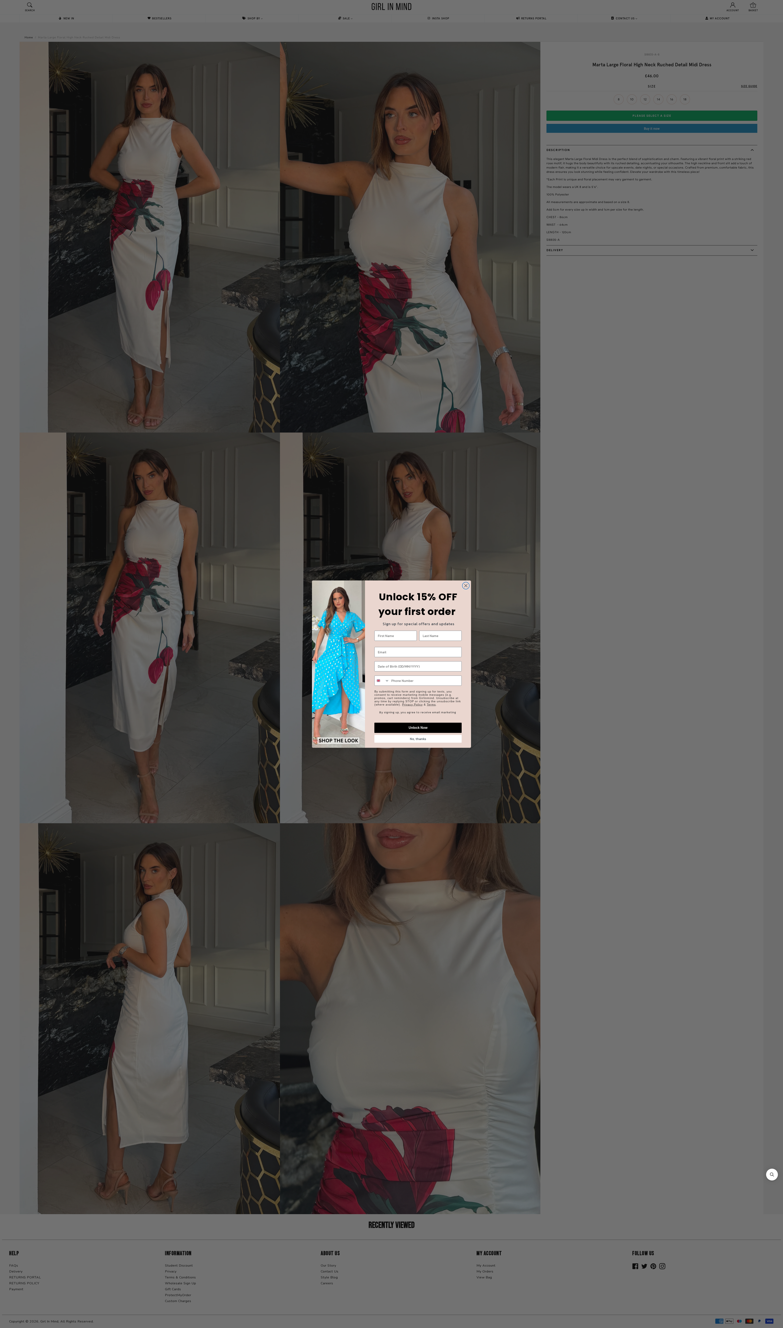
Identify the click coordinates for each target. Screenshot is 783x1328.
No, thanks (418, 738)
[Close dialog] (465, 585)
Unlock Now (418, 727)
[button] (772, 1174)
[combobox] (382, 681)
